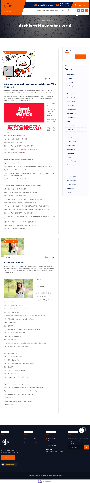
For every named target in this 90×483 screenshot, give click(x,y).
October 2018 (71, 149)
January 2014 (70, 193)
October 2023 (71, 102)
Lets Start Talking (10, 464)
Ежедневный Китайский (14, 52)
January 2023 (70, 106)
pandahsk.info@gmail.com (46, 5)
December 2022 (71, 110)
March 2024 (70, 90)
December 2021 (71, 129)
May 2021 (69, 137)
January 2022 (70, 126)
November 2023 (71, 98)
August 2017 (70, 165)
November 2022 (71, 114)
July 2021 (69, 133)
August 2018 (70, 153)
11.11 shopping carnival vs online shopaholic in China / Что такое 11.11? (30, 85)
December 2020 (71, 141)
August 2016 (70, 189)
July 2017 (69, 169)
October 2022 (71, 118)
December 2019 (71, 145)
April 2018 (70, 157)
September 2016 (71, 185)
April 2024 (70, 86)
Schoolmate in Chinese (14, 262)
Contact (36, 442)
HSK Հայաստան (48, 10)
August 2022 (70, 122)
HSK (56, 10)
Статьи (24, 52)
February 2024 (71, 94)
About (25, 439)
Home (39, 21)
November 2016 (71, 181)
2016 (43, 21)
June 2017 (69, 173)
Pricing (26, 442)
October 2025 (71, 74)
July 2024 (69, 78)
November (50, 21)
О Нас (62, 10)
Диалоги (9, 242)
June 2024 (70, 82)
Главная (38, 10)
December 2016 (71, 177)
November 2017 (71, 161)
